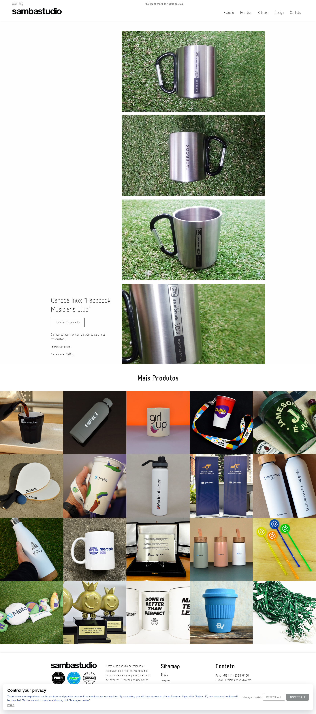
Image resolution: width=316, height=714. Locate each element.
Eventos (245, 13)
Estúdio (229, 13)
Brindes (263, 13)
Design (279, 13)
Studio (164, 674)
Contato (295, 13)
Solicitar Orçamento (68, 322)
